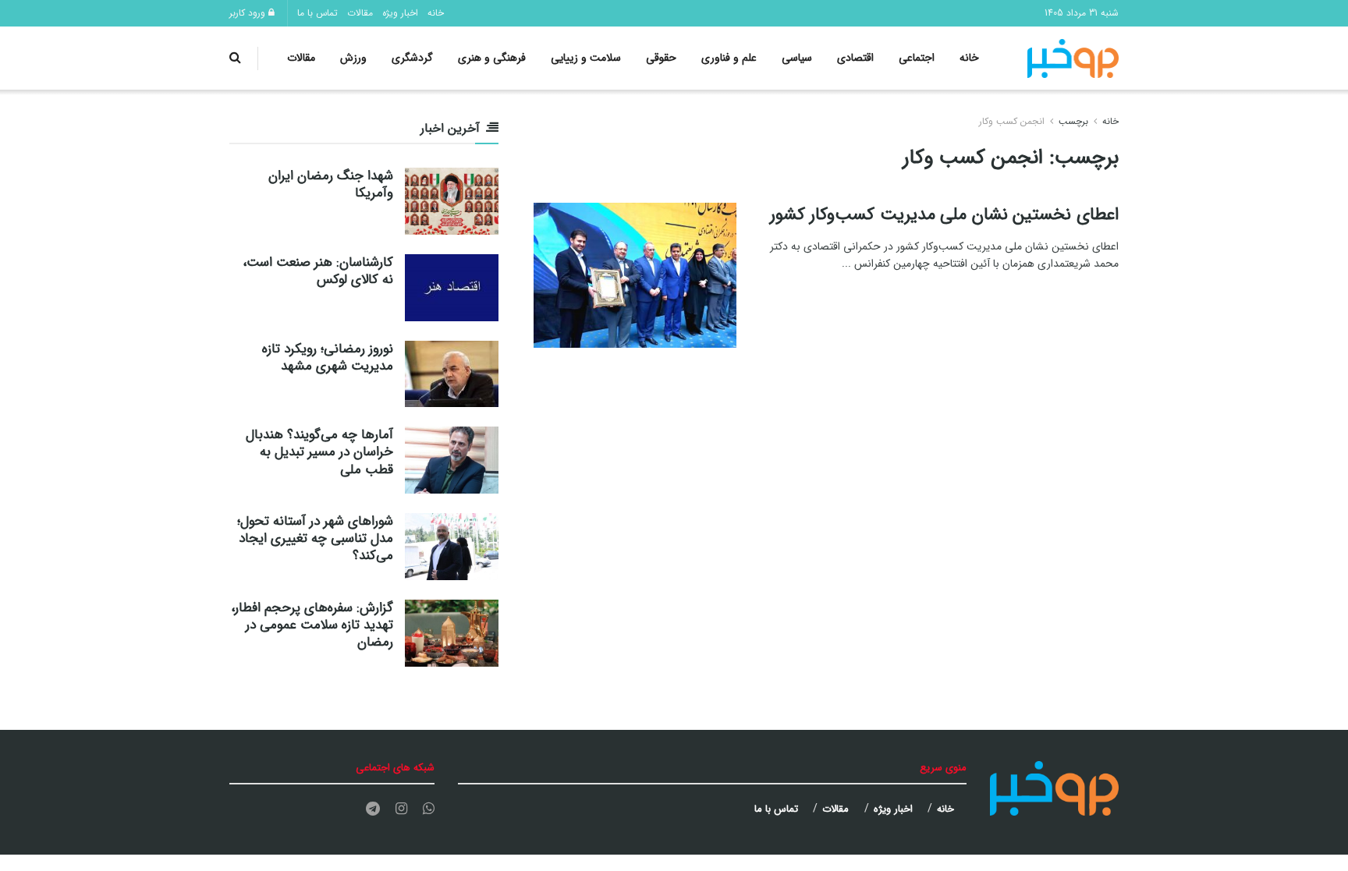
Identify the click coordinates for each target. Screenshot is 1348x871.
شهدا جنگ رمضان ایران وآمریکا (330, 184)
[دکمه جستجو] (235, 58)
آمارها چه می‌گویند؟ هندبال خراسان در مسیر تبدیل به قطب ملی (319, 452)
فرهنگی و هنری (492, 57)
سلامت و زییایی (586, 57)
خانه (435, 12)
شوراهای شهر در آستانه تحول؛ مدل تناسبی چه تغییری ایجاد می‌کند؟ (315, 538)
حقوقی (661, 57)
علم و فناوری (729, 57)
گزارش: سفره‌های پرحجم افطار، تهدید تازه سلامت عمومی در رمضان (312, 625)
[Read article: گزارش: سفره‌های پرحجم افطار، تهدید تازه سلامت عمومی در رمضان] (451, 633)
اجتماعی (917, 57)
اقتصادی (855, 57)
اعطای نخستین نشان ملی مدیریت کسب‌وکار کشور (944, 214)
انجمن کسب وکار (1012, 121)
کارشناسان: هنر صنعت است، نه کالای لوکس (318, 271)
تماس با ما (317, 12)
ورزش (353, 57)
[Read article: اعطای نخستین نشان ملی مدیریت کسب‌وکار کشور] (635, 275)
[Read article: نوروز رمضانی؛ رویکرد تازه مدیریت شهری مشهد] (451, 374)
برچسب (1073, 121)
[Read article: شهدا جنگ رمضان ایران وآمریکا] (451, 201)
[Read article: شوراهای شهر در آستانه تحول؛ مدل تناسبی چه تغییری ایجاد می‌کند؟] (451, 546)
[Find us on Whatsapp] (429, 809)
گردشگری (412, 57)
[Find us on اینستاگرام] (401, 809)
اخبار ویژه (400, 12)
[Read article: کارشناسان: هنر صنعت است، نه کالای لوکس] (451, 287)
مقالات (360, 12)
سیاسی (797, 57)
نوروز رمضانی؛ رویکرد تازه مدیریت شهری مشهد (327, 357)
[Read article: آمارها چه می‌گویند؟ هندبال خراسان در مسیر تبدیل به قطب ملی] (451, 460)
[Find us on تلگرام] (373, 809)
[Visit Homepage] (1073, 58)
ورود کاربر (248, 12)
